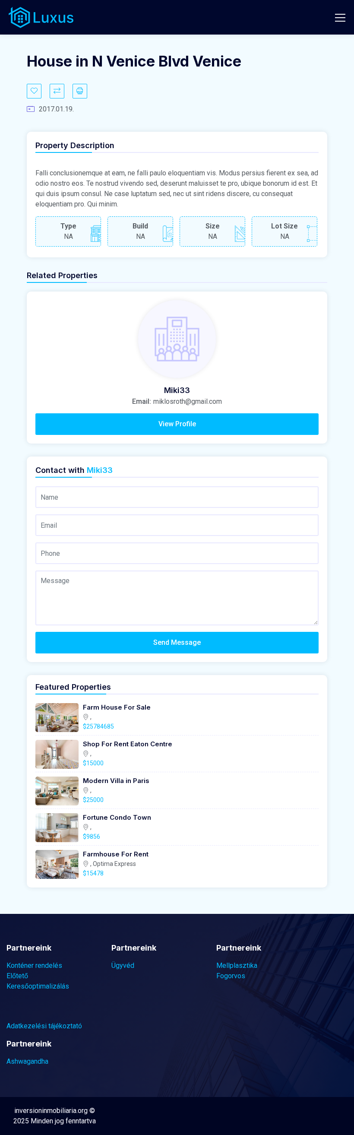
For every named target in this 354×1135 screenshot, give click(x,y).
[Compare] (57, 91)
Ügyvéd (122, 965)
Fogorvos (230, 976)
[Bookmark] (34, 91)
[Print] (80, 91)
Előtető (17, 976)
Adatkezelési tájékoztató (44, 1026)
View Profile (177, 424)
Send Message (177, 642)
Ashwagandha (27, 1061)
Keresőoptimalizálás (37, 986)
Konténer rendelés (34, 965)
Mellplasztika (236, 965)
